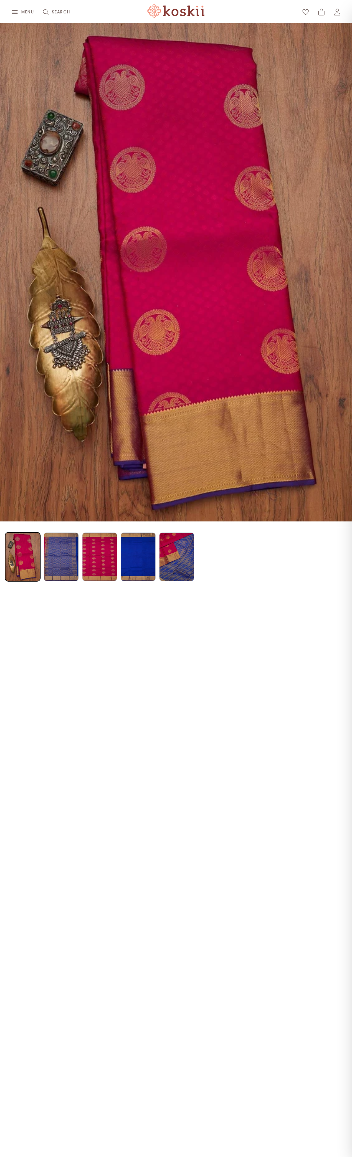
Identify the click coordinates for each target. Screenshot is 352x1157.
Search (61, 12)
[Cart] (321, 12)
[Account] (337, 12)
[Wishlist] (305, 12)
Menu (27, 12)
